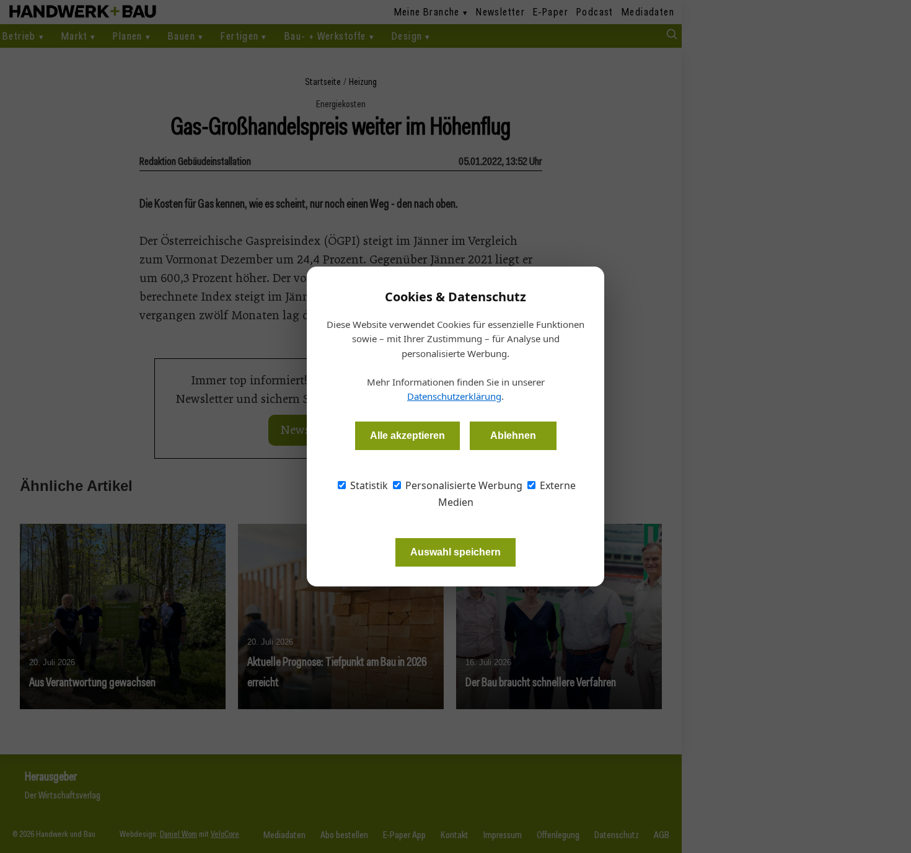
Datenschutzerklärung (454, 396)
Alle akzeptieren (407, 435)
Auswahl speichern (455, 552)
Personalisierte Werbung (462, 485)
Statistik (368, 485)
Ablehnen (513, 435)
